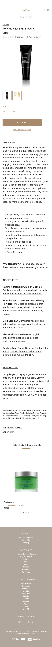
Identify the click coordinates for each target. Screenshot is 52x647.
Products (26, 564)
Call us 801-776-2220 (13, 631)
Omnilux (26, 606)
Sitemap (26, 543)
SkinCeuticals (26, 583)
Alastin (26, 591)
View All (26, 609)
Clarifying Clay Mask (14, 505)
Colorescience (26, 594)
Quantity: (6, 106)
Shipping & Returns (26, 537)
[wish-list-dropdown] (45, 121)
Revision (26, 601)
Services (26, 562)
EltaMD (26, 596)
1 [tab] (20, 512)
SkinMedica (26, 586)
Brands (26, 567)
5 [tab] (31, 512)
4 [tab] (28, 512)
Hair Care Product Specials (26, 554)
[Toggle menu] (3, 10)
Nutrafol (26, 599)
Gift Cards (26, 572)
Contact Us (26, 540)
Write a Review (35, 37)
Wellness (26, 559)
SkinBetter (26, 589)
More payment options (22, 130)
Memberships (26, 569)
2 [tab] (23, 512)
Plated (26, 604)
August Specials (26, 557)
